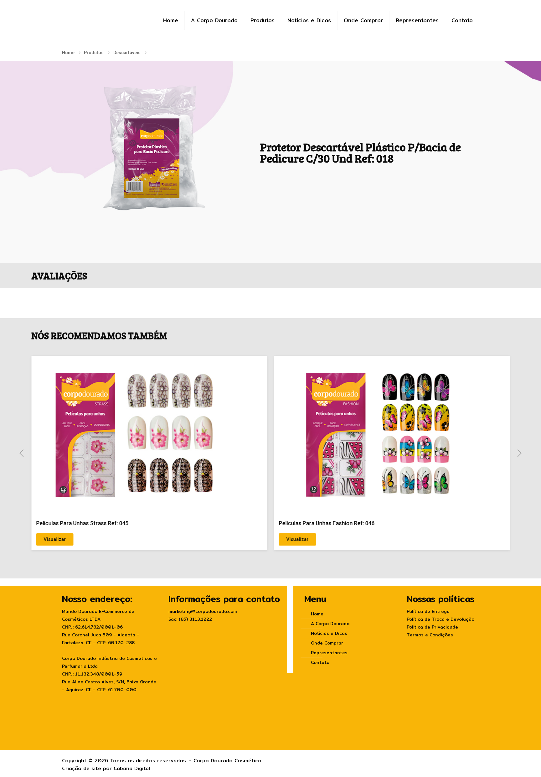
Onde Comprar (327, 643)
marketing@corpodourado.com (202, 611)
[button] (22, 453)
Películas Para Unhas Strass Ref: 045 (82, 523)
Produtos (94, 52)
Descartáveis (127, 52)
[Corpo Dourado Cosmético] (102, 16)
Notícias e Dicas (329, 633)
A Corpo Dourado (330, 623)
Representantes (329, 652)
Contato (320, 662)
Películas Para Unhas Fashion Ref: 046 (327, 523)
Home (68, 52)
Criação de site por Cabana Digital (106, 768)
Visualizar (55, 539)
